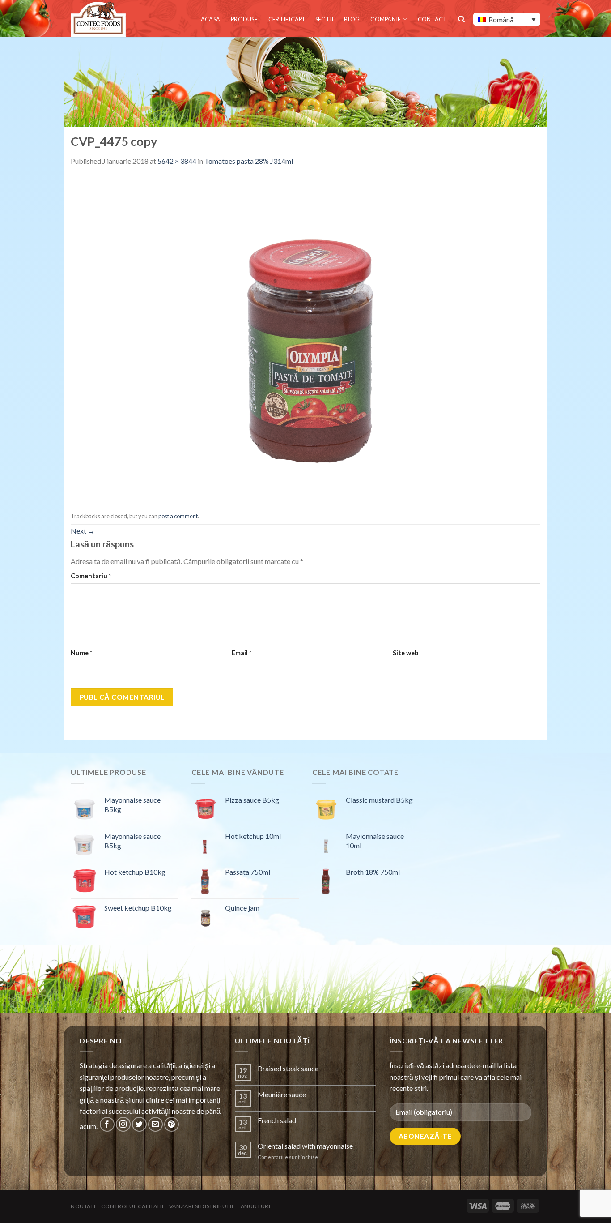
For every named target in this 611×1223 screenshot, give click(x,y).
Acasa (210, 19)
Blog (352, 19)
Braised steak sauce (288, 1068)
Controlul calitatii (132, 1206)
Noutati (83, 1206)
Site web (405, 653)
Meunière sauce (282, 1094)
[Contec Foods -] (100, 19)
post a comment (178, 516)
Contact (432, 19)
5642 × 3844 (176, 161)
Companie (385, 19)
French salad (277, 1120)
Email (241, 653)
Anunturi (256, 1206)
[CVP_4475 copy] (305, 336)
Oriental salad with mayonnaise (305, 1146)
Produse (244, 19)
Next (83, 530)
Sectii (324, 19)
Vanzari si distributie (202, 1206)
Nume (81, 653)
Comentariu (91, 576)
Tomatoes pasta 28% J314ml (248, 161)
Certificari (286, 19)
